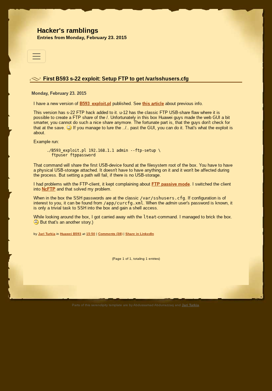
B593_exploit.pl (95, 103)
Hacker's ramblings (67, 30)
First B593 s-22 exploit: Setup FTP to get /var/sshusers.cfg (116, 79)
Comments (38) (110, 234)
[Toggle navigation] (36, 56)
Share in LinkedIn (139, 234)
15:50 (90, 234)
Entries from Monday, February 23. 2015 (82, 37)
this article (153, 103)
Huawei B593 (70, 234)
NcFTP (48, 189)
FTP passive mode (171, 184)
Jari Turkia (46, 234)
